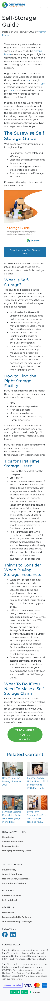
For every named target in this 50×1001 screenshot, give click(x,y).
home (7, 54)
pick (28, 80)
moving (38, 51)
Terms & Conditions (12, 874)
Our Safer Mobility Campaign (17, 921)
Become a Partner (11, 895)
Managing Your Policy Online (17, 850)
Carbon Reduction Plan (14, 883)
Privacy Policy (9, 869)
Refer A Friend (9, 900)
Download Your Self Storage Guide (25, 252)
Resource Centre (10, 846)
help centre (16, 979)
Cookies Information (12, 841)
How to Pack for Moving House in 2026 (11, 781)
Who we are (8, 912)
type (42, 83)
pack (12, 90)
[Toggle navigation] (44, 5)
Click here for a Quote (25, 734)
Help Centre (8, 837)
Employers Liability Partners (16, 917)
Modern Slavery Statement (15, 878)
